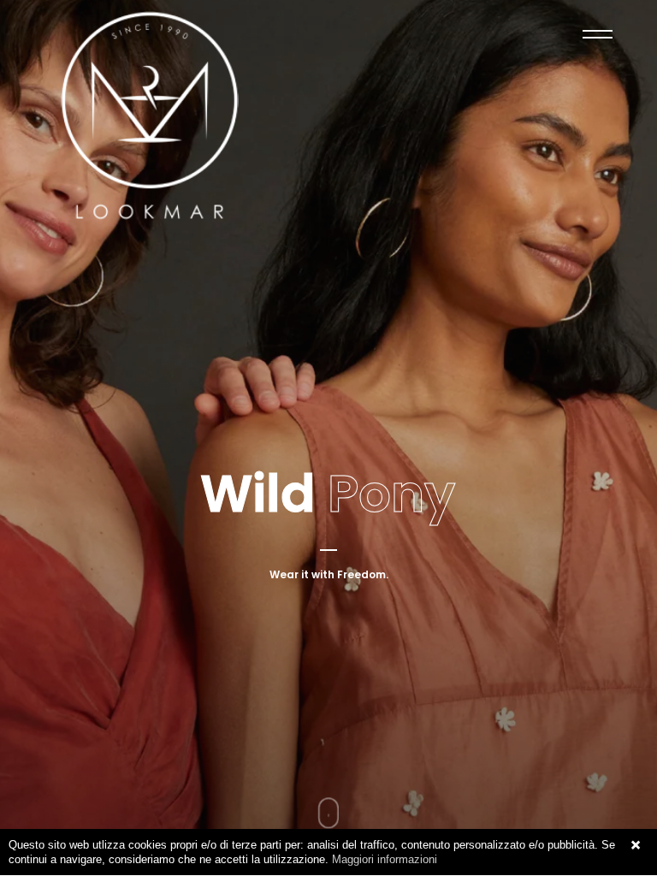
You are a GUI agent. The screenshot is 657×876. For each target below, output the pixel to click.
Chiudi (635, 845)
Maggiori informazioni (384, 859)
